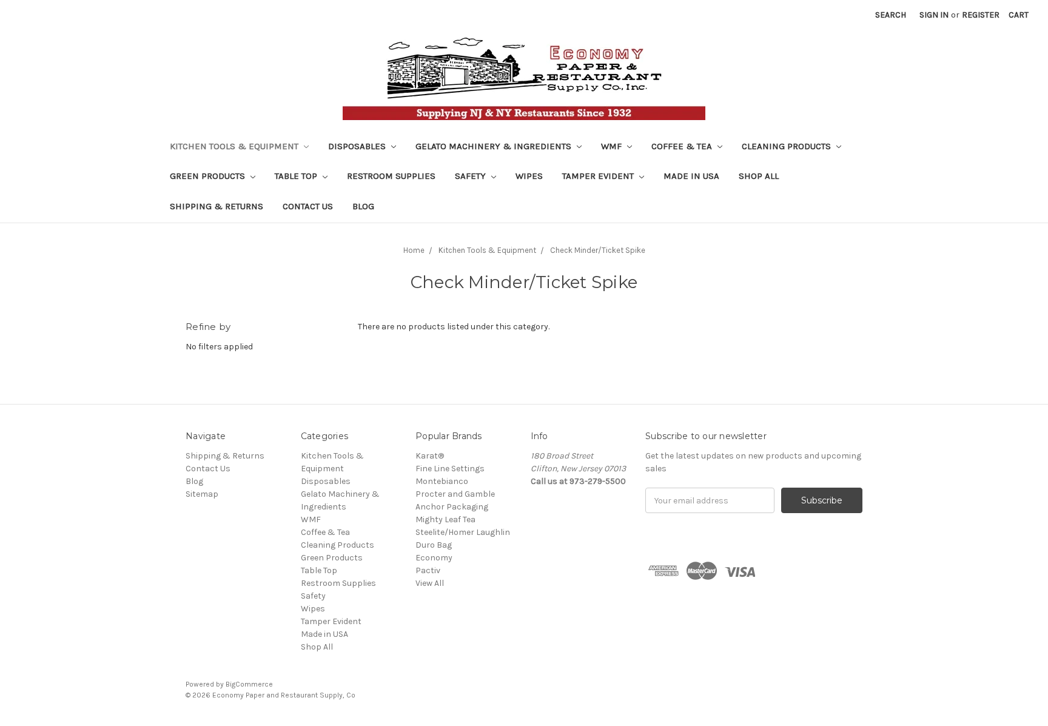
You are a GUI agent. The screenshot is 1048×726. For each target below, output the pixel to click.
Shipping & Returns (216, 206)
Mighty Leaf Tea (445, 519)
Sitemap (202, 494)
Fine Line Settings (450, 468)
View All (429, 583)
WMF (612, 146)
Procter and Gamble (455, 494)
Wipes (529, 175)
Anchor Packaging (451, 507)
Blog (363, 206)
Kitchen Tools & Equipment (235, 146)
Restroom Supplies (391, 175)
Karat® (429, 456)
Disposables (358, 146)
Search (890, 15)
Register (980, 15)
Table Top (297, 175)
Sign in (934, 15)
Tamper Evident (599, 175)
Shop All (759, 175)
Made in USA (691, 175)
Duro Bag (433, 545)
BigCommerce (249, 684)
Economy (433, 558)
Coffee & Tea (682, 146)
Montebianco (441, 481)
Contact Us (308, 206)
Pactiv (427, 570)
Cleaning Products (787, 146)
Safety (471, 175)
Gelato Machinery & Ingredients (494, 146)
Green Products (208, 175)
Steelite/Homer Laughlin (462, 532)
